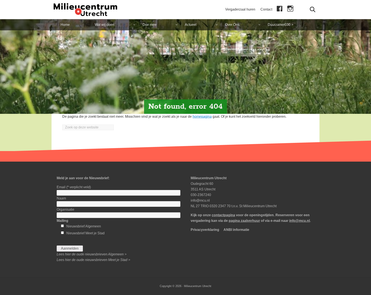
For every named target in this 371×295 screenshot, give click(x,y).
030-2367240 (201, 195)
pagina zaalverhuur (244, 220)
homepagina (202, 116)
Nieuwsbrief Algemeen (83, 226)
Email (74, 187)
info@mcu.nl (200, 200)
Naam (61, 198)
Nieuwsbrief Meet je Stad (85, 233)
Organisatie (65, 209)
